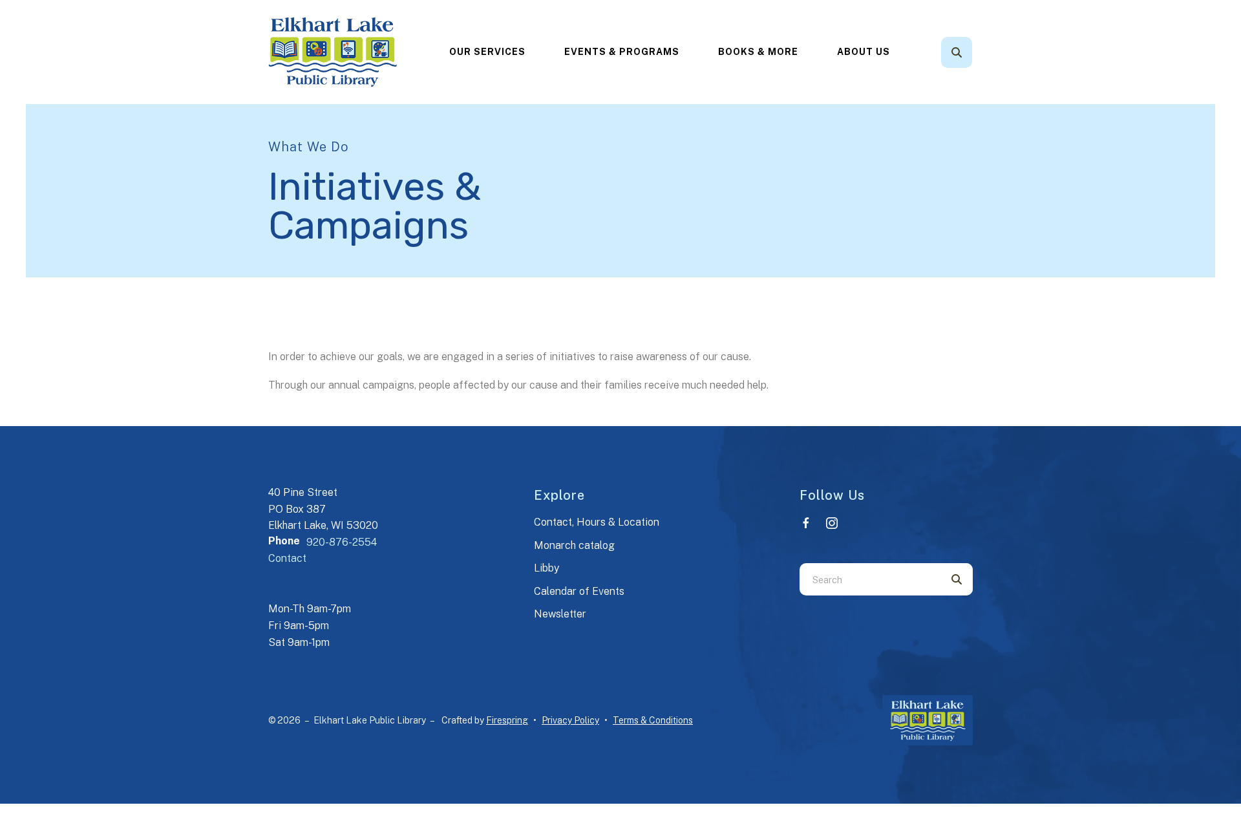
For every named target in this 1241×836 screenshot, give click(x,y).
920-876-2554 (341, 542)
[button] (956, 52)
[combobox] (974, 52)
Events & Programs (621, 52)
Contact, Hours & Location (596, 522)
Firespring (507, 720)
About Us (863, 52)
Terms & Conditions (653, 720)
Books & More (758, 52)
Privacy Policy (570, 720)
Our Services (487, 52)
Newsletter (560, 614)
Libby (546, 568)
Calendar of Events (579, 591)
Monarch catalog (574, 545)
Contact (287, 558)
